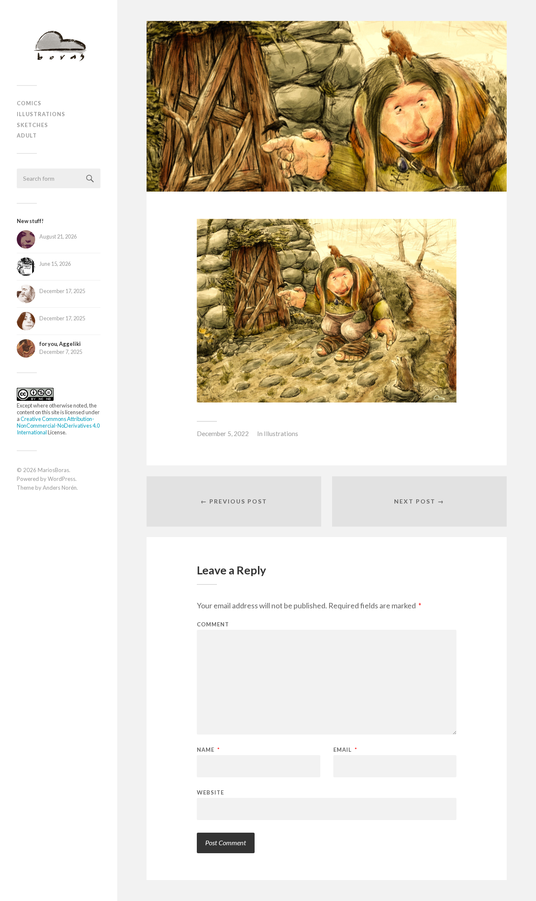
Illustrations (41, 114)
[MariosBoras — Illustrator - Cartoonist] (58, 45)
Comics (29, 103)
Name (208, 750)
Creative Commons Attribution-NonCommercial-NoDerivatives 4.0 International (58, 425)
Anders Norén (60, 487)
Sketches (32, 125)
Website (210, 792)
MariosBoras (53, 470)
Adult (27, 135)
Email (345, 750)
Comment (213, 624)
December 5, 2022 (223, 433)
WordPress (61, 478)
